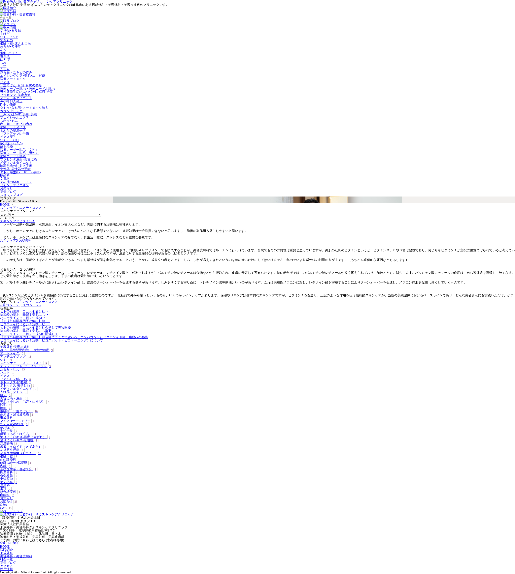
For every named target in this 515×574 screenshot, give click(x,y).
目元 (5, 395)
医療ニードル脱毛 (13, 156)
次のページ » (31, 305)
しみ (3, 62)
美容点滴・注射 (13, 398)
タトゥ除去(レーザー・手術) (20, 172)
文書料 (5, 178)
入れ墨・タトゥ (13, 392)
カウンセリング (11, 111)
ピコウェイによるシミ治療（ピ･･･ (25, 324)
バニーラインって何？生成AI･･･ (23, 318)
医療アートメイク (13, 79)
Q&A (3, 504)
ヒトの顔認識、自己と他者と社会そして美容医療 (35, 327)
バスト (7, 372)
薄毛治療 (6, 146)
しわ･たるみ (9, 120)
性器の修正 (8, 104)
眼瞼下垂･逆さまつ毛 (15, 43)
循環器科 (8, 472)
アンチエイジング (15, 356)
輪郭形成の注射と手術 (16, 166)
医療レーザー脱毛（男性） (19, 153)
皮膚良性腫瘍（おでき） (20, 453)
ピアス (5, 82)
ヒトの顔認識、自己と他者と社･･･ (25, 311)
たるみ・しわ (12, 369)
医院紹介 (6, 549)
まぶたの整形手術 (13, 130)
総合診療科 (10, 491)
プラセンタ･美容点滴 (15, 95)
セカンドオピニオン (14, 185)
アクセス (6, 566)
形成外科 (6, 417)
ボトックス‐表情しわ (17, 385)
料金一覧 (6, 559)
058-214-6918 (9, 543)
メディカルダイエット (16, 98)
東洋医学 (8, 479)
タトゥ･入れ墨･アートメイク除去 (24, 108)
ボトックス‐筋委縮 (15, 382)
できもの (6, 40)
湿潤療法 (8, 443)
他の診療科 (8, 459)
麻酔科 (7, 495)
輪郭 (5, 408)
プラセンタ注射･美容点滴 (18, 159)
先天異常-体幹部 (14, 424)
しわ (3, 66)
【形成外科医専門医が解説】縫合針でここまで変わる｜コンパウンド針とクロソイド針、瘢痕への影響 (74, 337)
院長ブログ (8, 191)
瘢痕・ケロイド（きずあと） (23, 446)
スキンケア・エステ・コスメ (21, 207)
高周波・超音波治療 (16, 414)
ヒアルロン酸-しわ (15, 379)
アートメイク (11, 353)
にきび (5, 59)
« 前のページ (10, 305)
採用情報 (6, 569)
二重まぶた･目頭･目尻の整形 (21, 85)
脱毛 (5, 404)
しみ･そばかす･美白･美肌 (18, 114)
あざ (3, 50)
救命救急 (8, 475)
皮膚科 (7, 485)
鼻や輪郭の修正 (11, 101)
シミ (6, 359)
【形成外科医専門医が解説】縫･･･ (25, 321)
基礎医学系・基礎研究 (18, 469)
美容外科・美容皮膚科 (16, 556)
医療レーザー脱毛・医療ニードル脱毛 (27, 88)
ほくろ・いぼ (9, 140)
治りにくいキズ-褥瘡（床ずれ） (25, 437)
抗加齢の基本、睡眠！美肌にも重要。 (27, 330)
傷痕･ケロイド (10, 53)
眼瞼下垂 (8, 456)
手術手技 (8, 430)
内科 (5, 466)
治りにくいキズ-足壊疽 (18, 440)
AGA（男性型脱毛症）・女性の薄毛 (26, 350)
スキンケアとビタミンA (17, 221)
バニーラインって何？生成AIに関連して (29, 334)
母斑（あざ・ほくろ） (19, 433)
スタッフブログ (11, 195)
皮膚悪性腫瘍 (11, 450)
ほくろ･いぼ (9, 37)
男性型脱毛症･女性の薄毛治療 (26, 91)
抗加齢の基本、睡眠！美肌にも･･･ (25, 314)
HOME (5, 204)
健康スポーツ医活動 (15, 462)
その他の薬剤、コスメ (16, 182)
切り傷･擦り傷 (10, 30)
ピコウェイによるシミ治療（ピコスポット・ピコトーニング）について (51, 340)
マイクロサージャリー (17, 421)
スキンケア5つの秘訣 (15, 240)
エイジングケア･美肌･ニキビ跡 (22, 75)
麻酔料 (5, 175)
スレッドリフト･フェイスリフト (25, 366)
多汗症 (7, 427)
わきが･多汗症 (10, 46)
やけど (5, 33)
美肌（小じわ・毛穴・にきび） (24, 401)
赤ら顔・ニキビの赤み (16, 72)
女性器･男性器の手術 (15, 169)
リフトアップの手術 (14, 133)
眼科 (5, 488)
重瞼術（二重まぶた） (19, 411)
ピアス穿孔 (8, 137)
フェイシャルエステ (14, 117)
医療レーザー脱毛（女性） (19, 149)
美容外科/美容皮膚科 (15, 347)
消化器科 (8, 482)
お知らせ (6, 188)
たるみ (5, 69)
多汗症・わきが (11, 143)
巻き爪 (5, 56)
